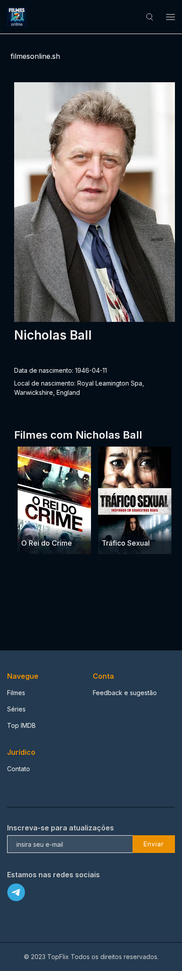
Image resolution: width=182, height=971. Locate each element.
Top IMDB (21, 725)
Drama (112, 525)
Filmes (16, 692)
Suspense (139, 525)
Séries (16, 709)
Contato (18, 768)
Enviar (154, 844)
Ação (30, 525)
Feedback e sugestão (125, 692)
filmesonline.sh (35, 56)
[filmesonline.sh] (18, 17)
